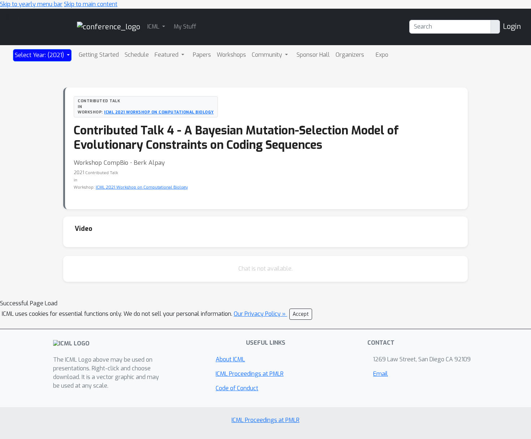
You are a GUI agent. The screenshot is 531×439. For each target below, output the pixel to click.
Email (380, 374)
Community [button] (268, 55)
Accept (301, 314)
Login (512, 26)
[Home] (108, 26)
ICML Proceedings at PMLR (250, 374)
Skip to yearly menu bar (31, 4)
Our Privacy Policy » (260, 314)
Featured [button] (167, 55)
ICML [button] (154, 26)
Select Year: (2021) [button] (40, 55)
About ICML (230, 359)
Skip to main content (90, 4)
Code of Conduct (237, 388)
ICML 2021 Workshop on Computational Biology (159, 112)
